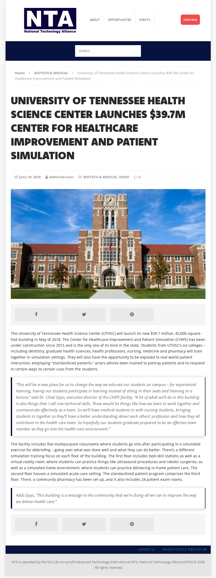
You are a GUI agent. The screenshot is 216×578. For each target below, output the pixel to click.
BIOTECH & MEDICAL (100, 177)
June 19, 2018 (30, 177)
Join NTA (190, 20)
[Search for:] (108, 50)
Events (144, 20)
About (95, 20)
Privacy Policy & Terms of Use (185, 549)
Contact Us (146, 549)
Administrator (61, 177)
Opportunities (119, 20)
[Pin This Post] (132, 314)
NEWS (124, 177)
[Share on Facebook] (36, 314)
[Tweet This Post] (84, 314)
